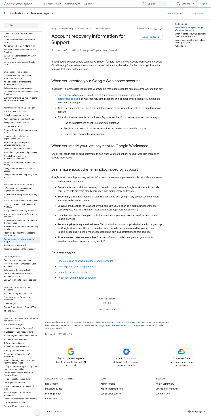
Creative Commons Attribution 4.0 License (129, 322)
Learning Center (53, 393)
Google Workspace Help (62, 28)
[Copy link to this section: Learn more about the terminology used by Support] (141, 170)
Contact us (198, 13)
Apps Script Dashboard (112, 389)
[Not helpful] (160, 28)
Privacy (58, 411)
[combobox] (156, 3)
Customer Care (163, 393)
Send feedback (151, 36)
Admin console (174, 13)
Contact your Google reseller (73, 272)
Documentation (50, 3)
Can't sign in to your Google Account (77, 266)
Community (71, 3)
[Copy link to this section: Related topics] (79, 253)
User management (43, 13)
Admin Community (165, 384)
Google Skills (51, 398)
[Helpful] (155, 28)
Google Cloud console (111, 393)
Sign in (203, 3)
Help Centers (51, 384)
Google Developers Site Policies (112, 325)
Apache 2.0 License (71, 325)
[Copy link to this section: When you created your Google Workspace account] (143, 81)
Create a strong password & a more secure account (85, 261)
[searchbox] (21, 25)
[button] (20, 303)
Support (88, 3)
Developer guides (53, 389)
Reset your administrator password (77, 277)
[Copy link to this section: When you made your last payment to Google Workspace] (151, 146)
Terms (48, 411)
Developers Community (167, 389)
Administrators (14, 13)
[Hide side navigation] (37, 412)
